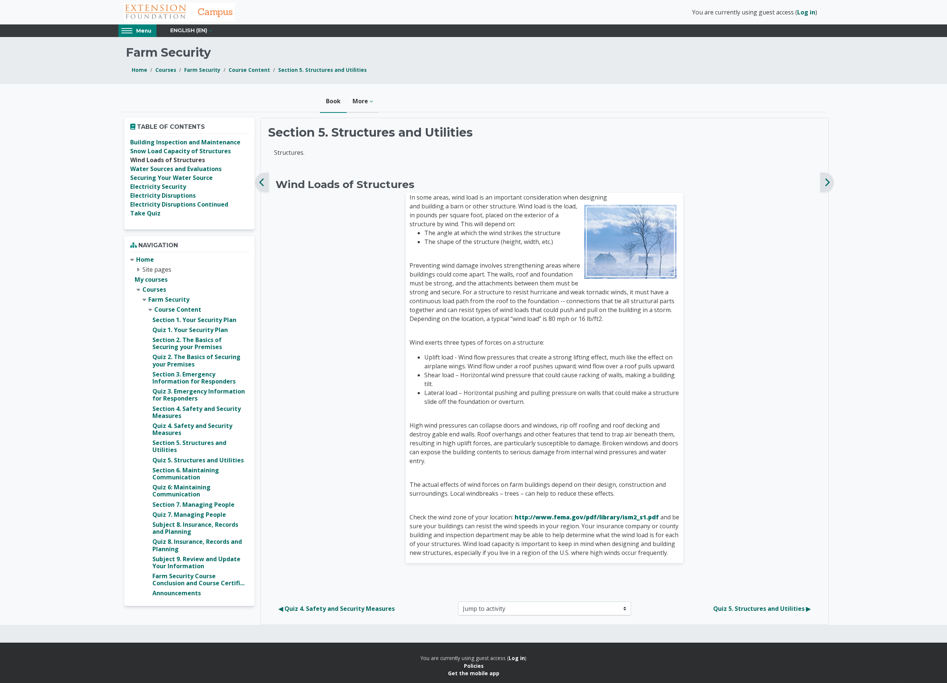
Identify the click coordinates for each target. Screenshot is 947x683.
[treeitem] (189, 426)
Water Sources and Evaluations (176, 169)
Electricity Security (158, 187)
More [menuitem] (360, 101)
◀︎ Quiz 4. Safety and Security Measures (337, 609)
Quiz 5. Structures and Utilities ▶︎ (761, 609)
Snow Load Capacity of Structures (180, 151)
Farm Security (202, 69)
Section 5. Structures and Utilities (322, 69)
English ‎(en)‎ (188, 30)
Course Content (249, 69)
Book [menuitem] (333, 101)
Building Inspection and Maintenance (185, 142)
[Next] (827, 182)
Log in (806, 12)
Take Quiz (145, 213)
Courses (165, 69)
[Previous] (262, 182)
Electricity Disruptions (163, 195)
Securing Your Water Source (171, 178)
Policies (473, 665)
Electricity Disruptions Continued (179, 204)
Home (139, 69)
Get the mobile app (473, 673)
